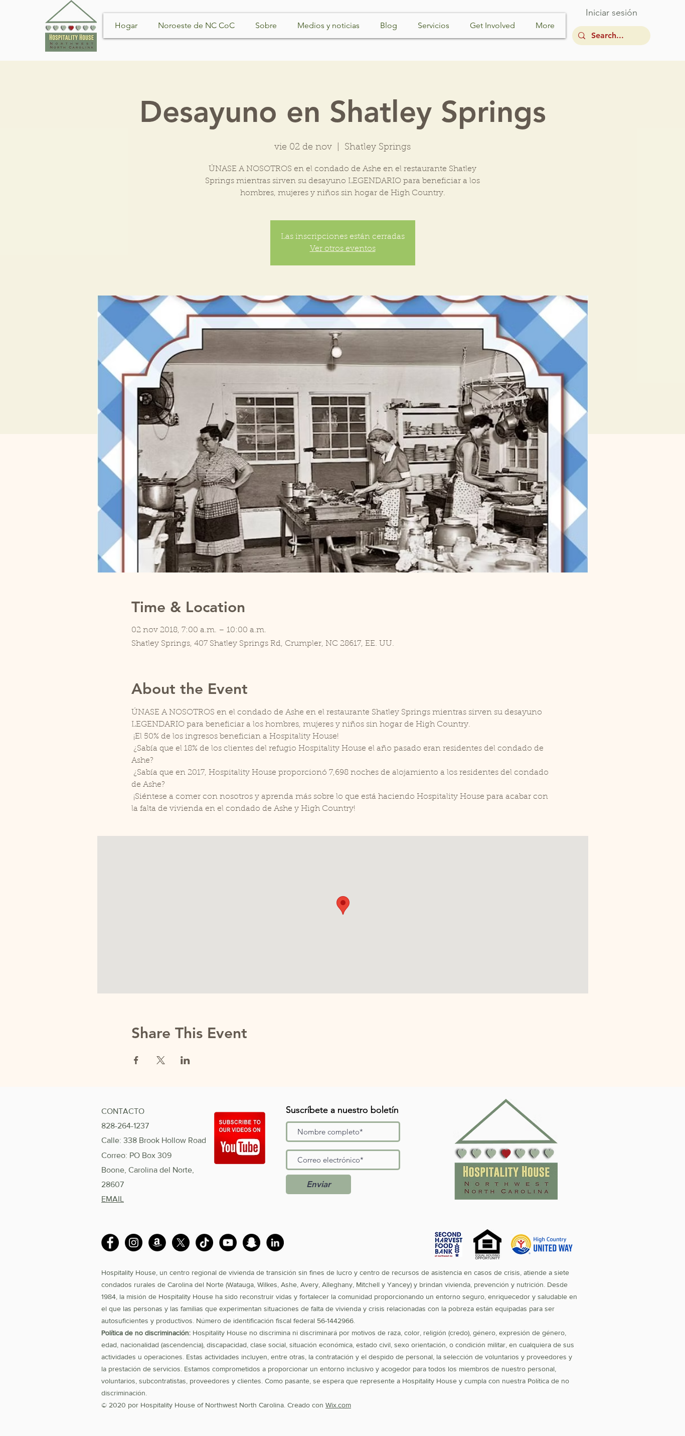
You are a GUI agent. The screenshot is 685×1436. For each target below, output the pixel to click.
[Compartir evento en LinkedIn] (185, 1060)
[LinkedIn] (275, 1242)
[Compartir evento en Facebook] (136, 1060)
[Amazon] (157, 1242)
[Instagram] (133, 1242)
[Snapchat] (251, 1242)
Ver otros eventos (343, 249)
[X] (181, 1242)
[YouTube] (228, 1242)
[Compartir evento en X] (160, 1060)
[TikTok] (204, 1242)
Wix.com (338, 1405)
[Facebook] (110, 1242)
